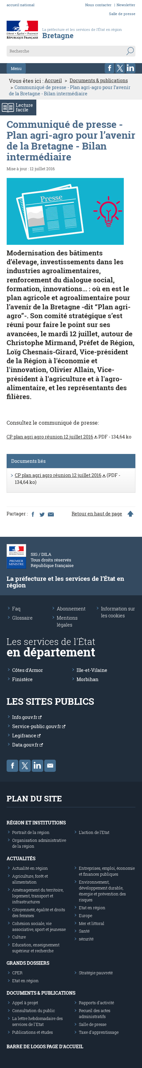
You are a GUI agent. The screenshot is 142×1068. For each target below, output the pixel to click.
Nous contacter (98, 4)
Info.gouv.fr (25, 717)
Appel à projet (25, 1002)
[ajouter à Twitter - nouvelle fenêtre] (42, 513)
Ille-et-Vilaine (92, 670)
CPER (17, 972)
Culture (19, 936)
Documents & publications (99, 80)
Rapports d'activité (96, 1002)
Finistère (22, 679)
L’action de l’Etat (94, 832)
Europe (85, 915)
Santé (84, 931)
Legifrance (24, 735)
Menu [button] (16, 68)
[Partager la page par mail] (50, 513)
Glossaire (22, 618)
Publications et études (32, 1032)
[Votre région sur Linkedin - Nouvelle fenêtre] (130, 68)
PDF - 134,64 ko (69, 437)
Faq (16, 608)
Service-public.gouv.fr (37, 726)
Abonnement (71, 608)
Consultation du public (33, 1010)
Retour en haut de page (97, 514)
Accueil (53, 80)
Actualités (21, 858)
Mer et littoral (91, 923)
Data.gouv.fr (26, 745)
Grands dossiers (28, 963)
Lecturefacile (24, 107)
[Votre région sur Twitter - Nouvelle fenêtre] (120, 68)
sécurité (86, 938)
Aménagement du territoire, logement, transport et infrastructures (37, 895)
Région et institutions (36, 822)
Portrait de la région (31, 832)
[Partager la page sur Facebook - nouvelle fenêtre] (33, 513)
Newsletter (126, 4)
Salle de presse (122, 13)
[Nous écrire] (50, 766)
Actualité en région (30, 868)
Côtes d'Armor (27, 670)
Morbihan (87, 679)
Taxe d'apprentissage (99, 1032)
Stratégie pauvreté (96, 972)
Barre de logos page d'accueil (45, 1046)
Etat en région (92, 907)
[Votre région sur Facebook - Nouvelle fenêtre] (109, 68)
